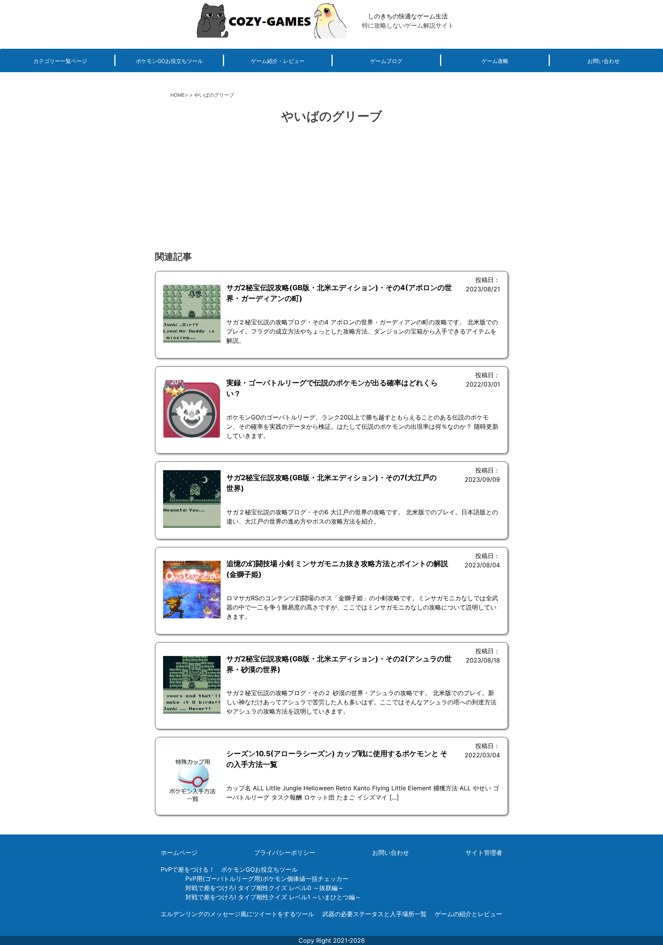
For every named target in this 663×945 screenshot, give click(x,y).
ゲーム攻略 (495, 61)
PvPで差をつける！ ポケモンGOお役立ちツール (229, 869)
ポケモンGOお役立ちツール (169, 61)
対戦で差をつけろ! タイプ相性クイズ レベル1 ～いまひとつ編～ (273, 897)
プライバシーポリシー (284, 852)
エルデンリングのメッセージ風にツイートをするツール (237, 914)
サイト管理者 (483, 852)
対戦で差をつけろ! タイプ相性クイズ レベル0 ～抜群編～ (264, 888)
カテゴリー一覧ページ (60, 61)
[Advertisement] (331, 188)
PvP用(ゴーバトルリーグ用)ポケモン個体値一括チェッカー (266, 878)
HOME (177, 95)
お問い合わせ (603, 61)
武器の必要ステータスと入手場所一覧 (374, 914)
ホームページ (179, 852)
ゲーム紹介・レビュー (278, 61)
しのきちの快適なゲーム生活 (408, 16)
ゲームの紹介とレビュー (468, 914)
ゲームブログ (386, 61)
